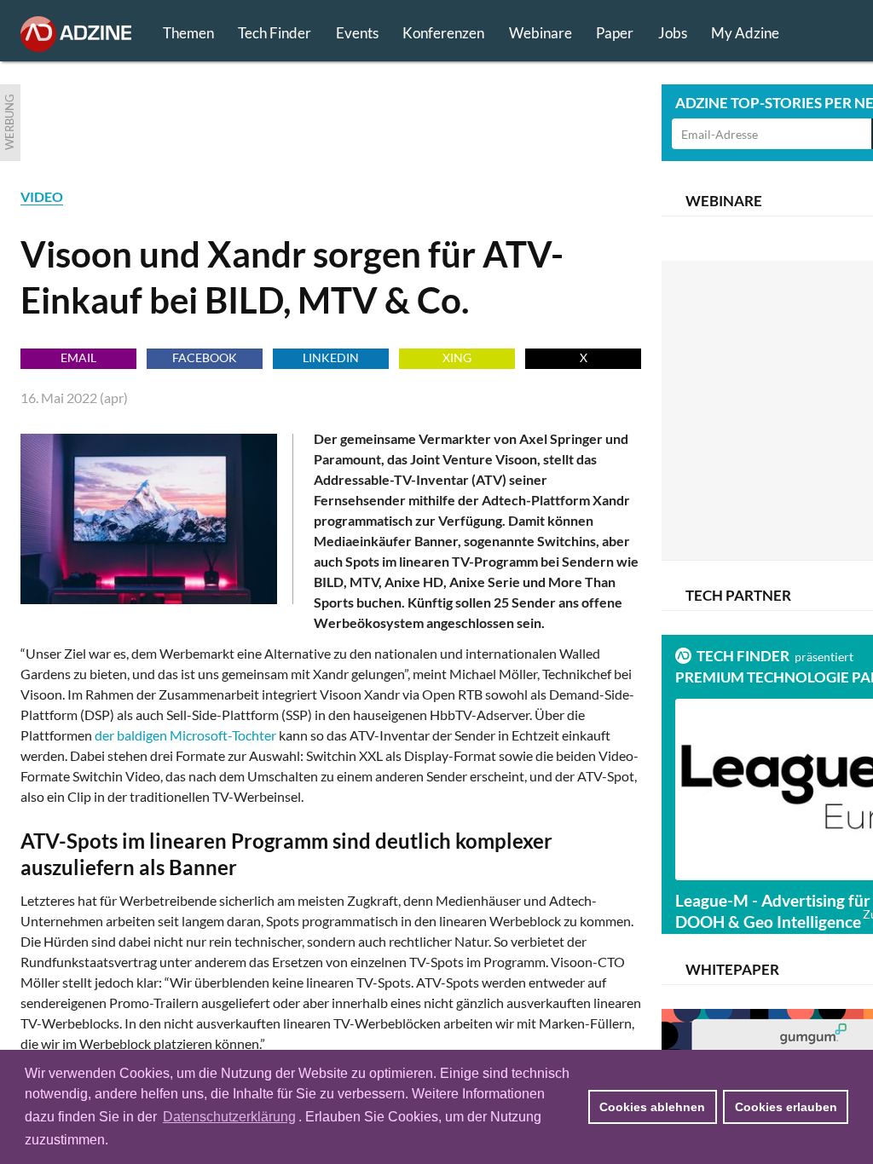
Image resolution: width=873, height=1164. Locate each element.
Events (357, 33)
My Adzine (745, 33)
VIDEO (41, 196)
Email (78, 357)
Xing (456, 357)
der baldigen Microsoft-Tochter (185, 735)
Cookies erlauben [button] (786, 1107)
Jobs (672, 33)
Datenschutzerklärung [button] (229, 1116)
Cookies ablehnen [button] (652, 1107)
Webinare (540, 33)
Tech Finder (274, 33)
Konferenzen (443, 33)
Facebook (204, 357)
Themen (188, 33)
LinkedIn (331, 357)
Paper (614, 33)
